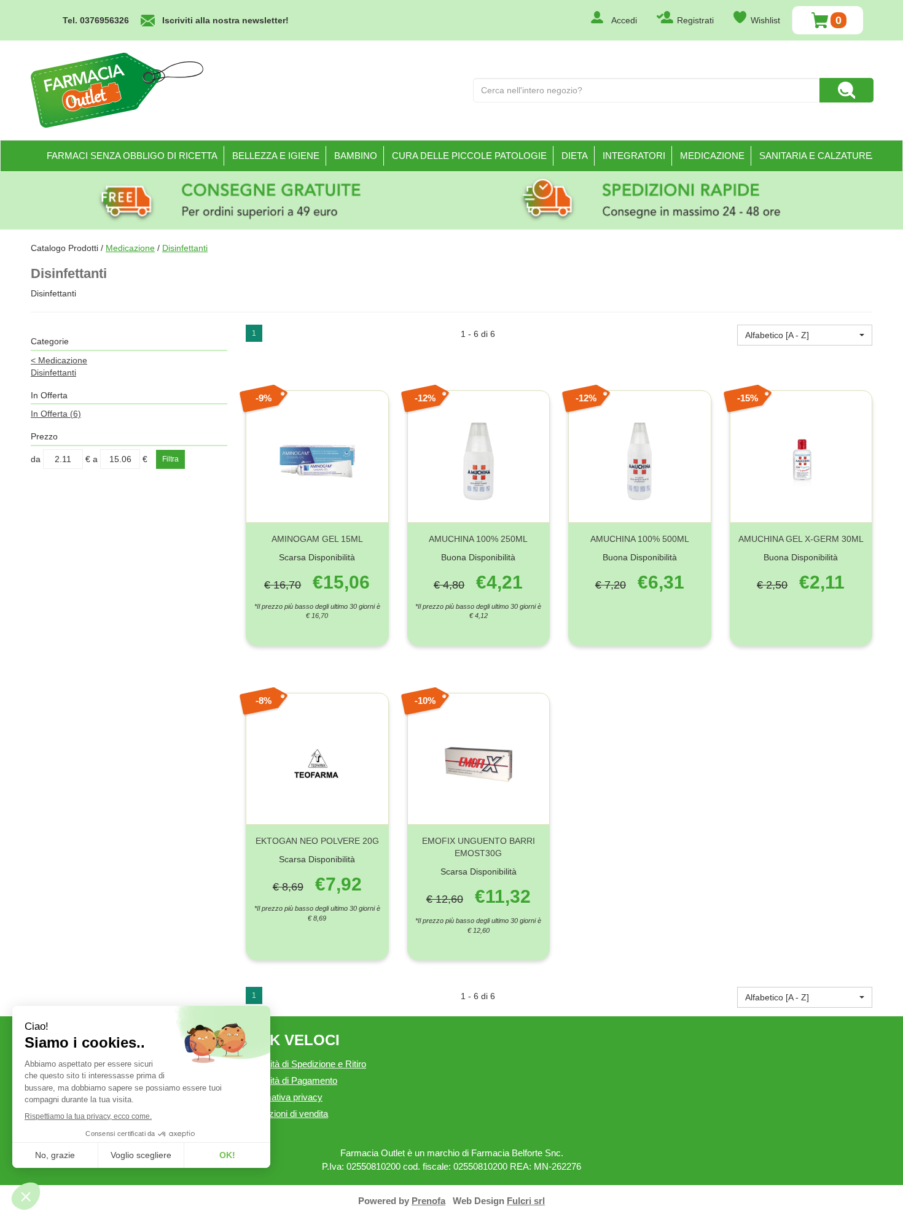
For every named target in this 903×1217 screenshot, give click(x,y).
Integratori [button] (634, 155)
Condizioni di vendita (287, 1113)
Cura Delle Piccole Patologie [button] (469, 155)
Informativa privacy (284, 1097)
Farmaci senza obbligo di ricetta (132, 155)
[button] (804, 335)
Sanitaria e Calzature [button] (815, 155)
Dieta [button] (574, 155)
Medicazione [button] (712, 155)
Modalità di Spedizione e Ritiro (306, 1064)
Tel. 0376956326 (96, 20)
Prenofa (428, 1201)
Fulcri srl (526, 1201)
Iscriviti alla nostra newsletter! (225, 20)
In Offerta (56, 414)
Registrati (695, 20)
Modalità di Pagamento (291, 1080)
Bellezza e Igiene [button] (275, 155)
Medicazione (130, 248)
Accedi (624, 20)
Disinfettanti (53, 372)
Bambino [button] (355, 155)
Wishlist (765, 20)
